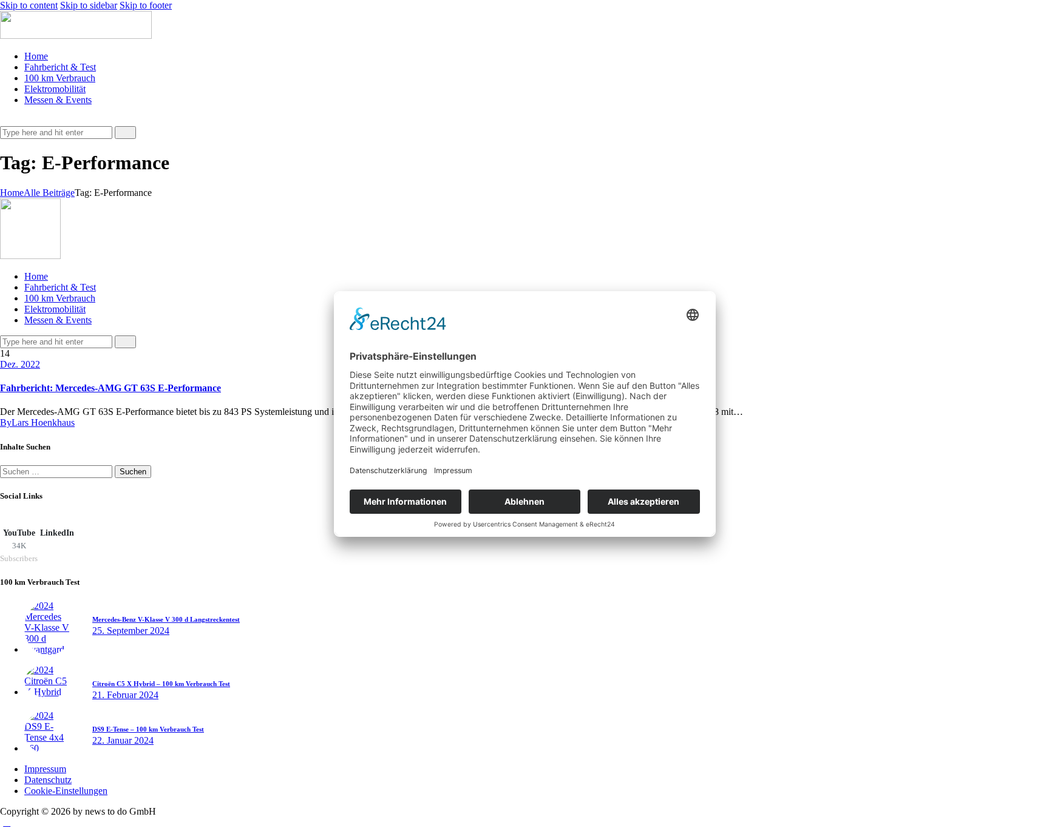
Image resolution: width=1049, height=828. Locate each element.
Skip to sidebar (88, 5)
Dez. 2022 (20, 364)
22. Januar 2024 (123, 740)
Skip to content (29, 5)
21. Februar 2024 (125, 695)
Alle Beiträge (49, 192)
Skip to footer (146, 5)
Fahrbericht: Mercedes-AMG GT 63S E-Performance (110, 388)
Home (12, 192)
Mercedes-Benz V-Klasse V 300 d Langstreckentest (166, 619)
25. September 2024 (130, 630)
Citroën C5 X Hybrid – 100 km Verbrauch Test (161, 683)
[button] (6, 120)
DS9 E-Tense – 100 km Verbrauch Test (148, 729)
